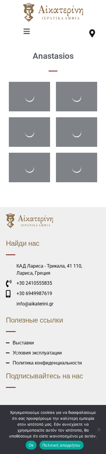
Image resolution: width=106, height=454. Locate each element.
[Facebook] (66, 33)
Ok (31, 445)
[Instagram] (79, 33)
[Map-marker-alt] (92, 33)
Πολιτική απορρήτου (61, 445)
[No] (99, 429)
